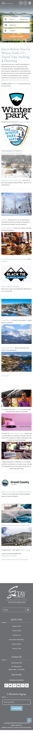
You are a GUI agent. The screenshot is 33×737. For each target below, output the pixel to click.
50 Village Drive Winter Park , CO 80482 (16, 668)
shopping (25, 259)
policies (14, 84)
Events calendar (6, 228)
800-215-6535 (16, 675)
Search (6, 610)
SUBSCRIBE (16, 708)
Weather (4, 220)
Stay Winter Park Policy (16, 639)
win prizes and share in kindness (11, 153)
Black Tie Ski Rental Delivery (10, 286)
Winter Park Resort (7, 348)
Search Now (16, 36)
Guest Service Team (16, 433)
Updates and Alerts (24, 122)
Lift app (17, 409)
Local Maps (5, 376)
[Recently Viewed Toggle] (21, 3)
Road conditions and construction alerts (14, 559)
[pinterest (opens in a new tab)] (14, 685)
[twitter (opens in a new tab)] (10, 685)
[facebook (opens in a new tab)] (6, 685)
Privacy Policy (16, 644)
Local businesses (7, 259)
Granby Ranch (6, 320)
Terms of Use (16, 648)
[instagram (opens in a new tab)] (23, 685)
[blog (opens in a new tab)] (27, 685)
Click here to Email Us (16, 680)
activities (4, 261)
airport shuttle (25, 550)
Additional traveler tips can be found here (15, 80)
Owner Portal (16, 631)
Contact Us (16, 635)
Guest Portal (16, 626)
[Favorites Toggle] (25, 3)
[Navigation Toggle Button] (30, 3)
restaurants (17, 259)
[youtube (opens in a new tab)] (18, 685)
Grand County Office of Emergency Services (16, 492)
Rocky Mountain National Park (11, 180)
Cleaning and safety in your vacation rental (15, 525)
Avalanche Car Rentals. (8, 556)
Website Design (7, 727)
